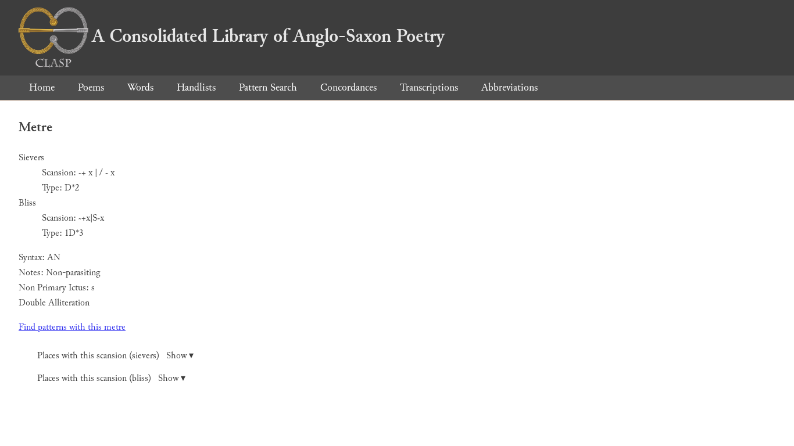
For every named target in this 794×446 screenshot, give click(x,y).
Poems (91, 87)
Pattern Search (268, 87)
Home (42, 87)
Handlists (196, 87)
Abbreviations (509, 87)
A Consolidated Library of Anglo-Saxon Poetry (268, 36)
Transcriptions (429, 87)
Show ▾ (180, 355)
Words (140, 87)
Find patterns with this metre (72, 327)
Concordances (348, 87)
